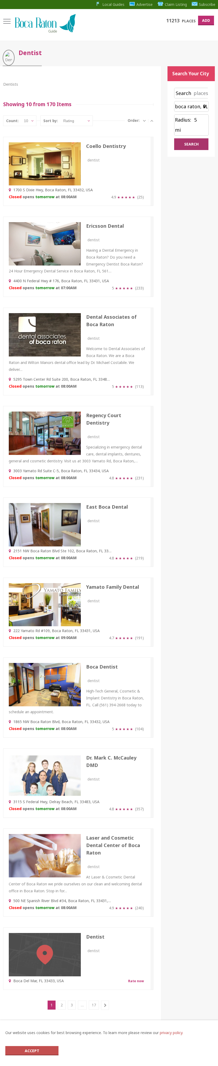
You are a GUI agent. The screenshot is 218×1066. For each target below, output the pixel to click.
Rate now (136, 981)
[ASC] (144, 120)
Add (206, 20)
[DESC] (151, 120)
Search (183, 93)
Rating (68, 121)
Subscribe (207, 4)
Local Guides (113, 4)
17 (94, 1004)
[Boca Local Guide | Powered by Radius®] (45, 31)
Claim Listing (176, 4)
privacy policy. (171, 1032)
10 (26, 121)
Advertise (144, 4)
